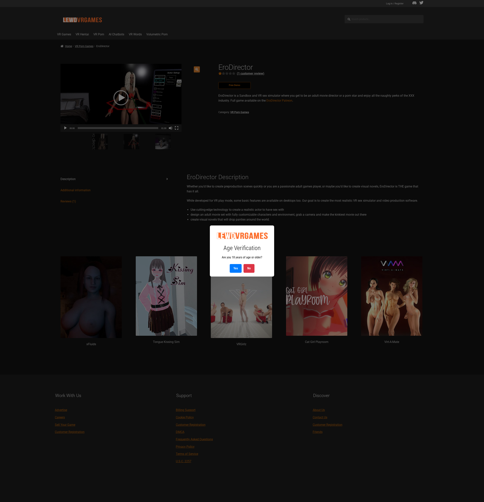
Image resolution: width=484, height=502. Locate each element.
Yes (235, 268)
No (249, 268)
